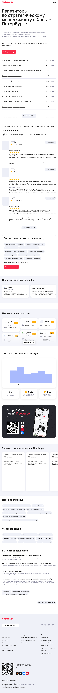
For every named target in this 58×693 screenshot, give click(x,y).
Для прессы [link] (44, 645)
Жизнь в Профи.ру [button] (46, 653)
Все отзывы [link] (5, 643)
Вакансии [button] (44, 650)
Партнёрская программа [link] (48, 648)
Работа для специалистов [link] (29, 643)
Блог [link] (42, 656)
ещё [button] (26, 294)
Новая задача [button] (6, 637)
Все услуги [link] (5, 640)
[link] (9, 52)
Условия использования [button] (9, 645)
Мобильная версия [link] (7, 650)
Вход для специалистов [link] (28, 640)
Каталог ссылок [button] (6, 648)
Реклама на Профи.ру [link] (47, 643)
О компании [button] (44, 637)
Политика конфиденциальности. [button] (17, 687)
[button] (50, 142)
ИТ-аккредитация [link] (46, 640)
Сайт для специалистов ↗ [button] (29, 637)
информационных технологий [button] (10, 684)
